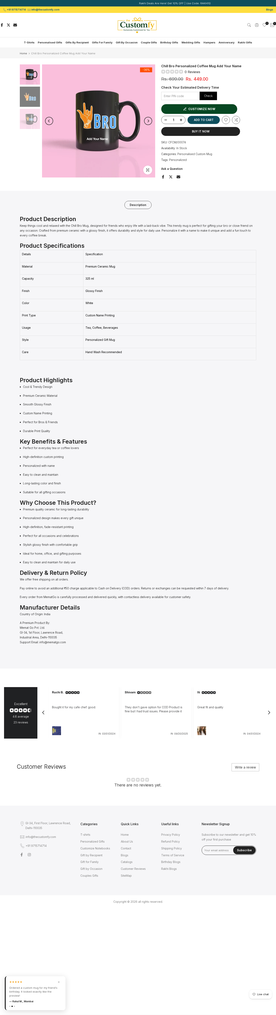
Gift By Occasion (127, 42)
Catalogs (127, 862)
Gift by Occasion (91, 868)
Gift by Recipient (91, 855)
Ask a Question (172, 168)
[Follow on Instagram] (29, 854)
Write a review (245, 767)
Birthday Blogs (170, 862)
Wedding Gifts (190, 42)
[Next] (148, 121)
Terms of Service (172, 855)
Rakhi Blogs (169, 868)
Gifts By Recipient (77, 42)
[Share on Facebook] (2, 25)
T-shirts (85, 834)
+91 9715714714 (16, 9)
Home (23, 53)
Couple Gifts (149, 42)
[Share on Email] (15, 25)
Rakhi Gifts (245, 42)
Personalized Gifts (92, 841)
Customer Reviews (133, 868)
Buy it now (201, 131)
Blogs (269, 9)
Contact (126, 848)
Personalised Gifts (50, 42)
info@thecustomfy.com (45, 9)
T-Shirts (29, 42)
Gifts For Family (102, 42)
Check (208, 96)
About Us (127, 841)
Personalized (178, 160)
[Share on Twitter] (8, 25)
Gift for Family (89, 862)
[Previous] (49, 121)
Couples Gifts (89, 875)
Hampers (209, 42)
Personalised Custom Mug (194, 154)
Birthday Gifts (169, 42)
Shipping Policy (171, 848)
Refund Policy (170, 841)
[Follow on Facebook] (21, 854)
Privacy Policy (170, 834)
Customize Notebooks (95, 848)
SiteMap (126, 875)
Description (138, 205)
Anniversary (227, 42)
